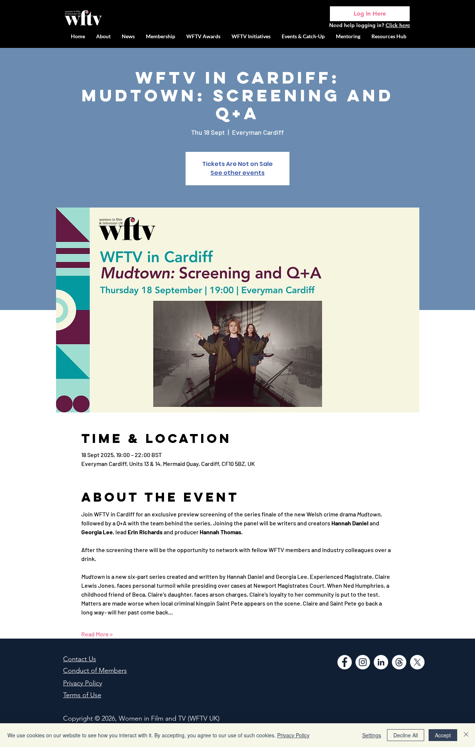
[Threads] (399, 662)
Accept (443, 735)
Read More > (97, 633)
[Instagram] (363, 662)
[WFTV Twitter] (417, 662)
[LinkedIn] (381, 662)
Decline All (405, 735)
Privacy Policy (293, 735)
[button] (251, 36)
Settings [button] (371, 735)
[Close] (466, 735)
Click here (398, 25)
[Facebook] (344, 662)
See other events (237, 173)
